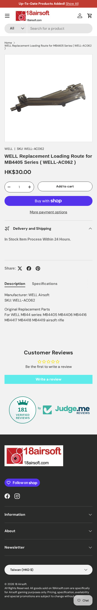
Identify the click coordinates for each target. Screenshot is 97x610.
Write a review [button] (48, 379)
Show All (72, 4)
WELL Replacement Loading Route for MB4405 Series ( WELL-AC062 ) (48, 47)
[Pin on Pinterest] (37, 268)
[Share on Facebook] (28, 268)
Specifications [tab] (45, 283)
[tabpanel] (48, 307)
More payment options (48, 212)
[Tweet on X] (19, 268)
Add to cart (65, 186)
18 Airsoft (21, 584)
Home (8, 42)
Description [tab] (15, 283)
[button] (90, 16)
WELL (9, 149)
